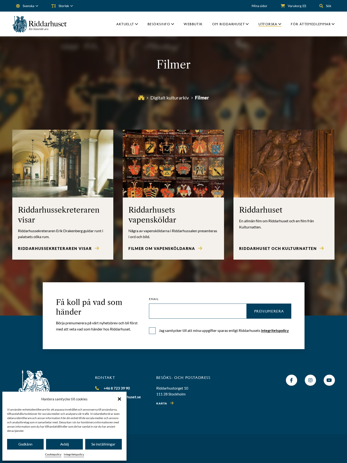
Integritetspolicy (74, 454)
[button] (119, 399)
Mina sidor (259, 6)
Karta (161, 403)
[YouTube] (329, 380)
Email (154, 299)
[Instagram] (310, 380)
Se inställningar (103, 444)
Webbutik (193, 23)
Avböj (64, 444)
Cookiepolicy (53, 454)
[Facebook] (291, 380)
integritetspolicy (275, 330)
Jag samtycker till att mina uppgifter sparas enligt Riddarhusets (224, 330)
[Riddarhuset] (39, 24)
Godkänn (25, 444)
